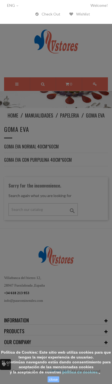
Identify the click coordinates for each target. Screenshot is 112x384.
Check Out (50, 14)
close (53, 379)
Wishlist (82, 14)
